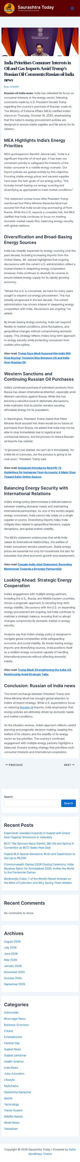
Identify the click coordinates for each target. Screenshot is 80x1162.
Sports (8, 1098)
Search (8, 796)
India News (11, 1067)
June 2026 (11, 953)
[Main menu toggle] (72, 8)
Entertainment (13, 1037)
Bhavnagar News (15, 1018)
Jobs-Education (14, 1073)
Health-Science (13, 1061)
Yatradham (11, 1129)
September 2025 (14, 984)
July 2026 (10, 947)
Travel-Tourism (13, 1110)
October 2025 (13, 978)
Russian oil (26, 707)
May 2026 (10, 960)
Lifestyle (9, 1080)
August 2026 (12, 941)
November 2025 (14, 972)
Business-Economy (16, 1025)
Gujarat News (12, 1049)
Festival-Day (12, 1043)
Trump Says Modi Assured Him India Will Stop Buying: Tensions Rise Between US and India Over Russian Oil (37, 358)
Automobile (11, 1012)
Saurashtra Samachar (17, 1092)
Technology (11, 1104)
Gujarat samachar (15, 1055)
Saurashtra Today (36, 7)
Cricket (8, 1031)
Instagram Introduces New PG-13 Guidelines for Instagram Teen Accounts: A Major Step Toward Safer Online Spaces (40, 472)
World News (11, 1122)
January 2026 (13, 966)
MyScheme (11, 1086)
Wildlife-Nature (13, 1116)
